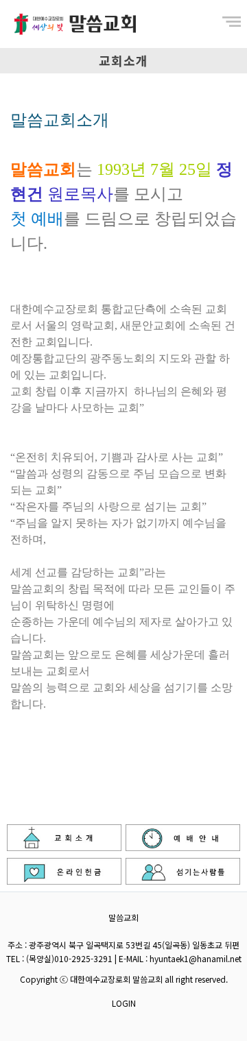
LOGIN (124, 1003)
